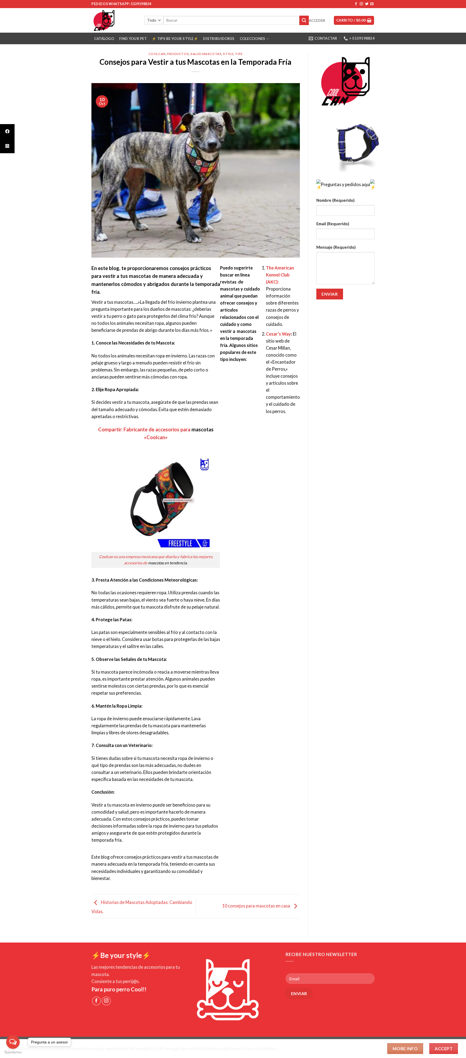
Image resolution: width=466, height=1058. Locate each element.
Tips (238, 54)
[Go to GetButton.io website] (13, 1052)
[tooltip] (7, 131)
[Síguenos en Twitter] (366, 4)
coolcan (157, 54)
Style (228, 54)
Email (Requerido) (332, 223)
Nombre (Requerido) (335, 200)
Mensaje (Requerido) (336, 247)
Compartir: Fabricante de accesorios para (144, 429)
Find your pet (132, 38)
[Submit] (304, 20)
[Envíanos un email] (372, 4)
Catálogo (104, 38)
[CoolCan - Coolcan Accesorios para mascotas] (113, 20)
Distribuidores (218, 38)
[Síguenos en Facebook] (356, 4)
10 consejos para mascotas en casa (256, 905)
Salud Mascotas (205, 54)
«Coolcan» (155, 437)
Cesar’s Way (278, 333)
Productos (178, 54)
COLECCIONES (252, 38)
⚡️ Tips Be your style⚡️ (175, 38)
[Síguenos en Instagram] (361, 4)
